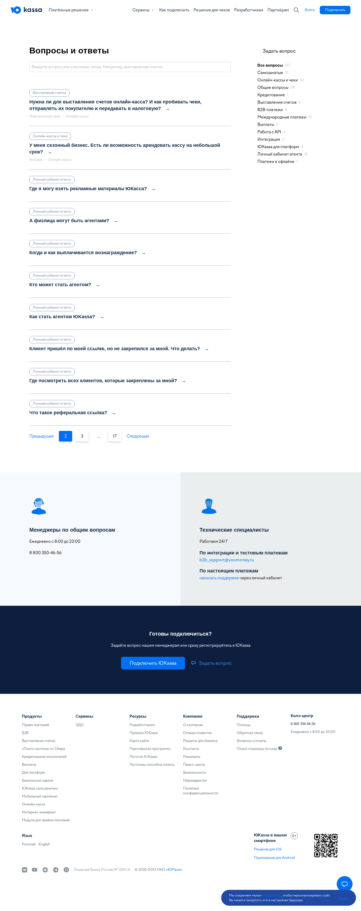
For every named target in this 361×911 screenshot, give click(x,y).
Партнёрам (278, 10)
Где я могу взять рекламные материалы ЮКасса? (88, 188)
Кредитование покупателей (44, 757)
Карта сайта (139, 741)
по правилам (271, 895)
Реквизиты (191, 757)
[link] (309, 10)
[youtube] (34, 870)
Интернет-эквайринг (39, 812)
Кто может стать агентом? (60, 284)
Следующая (138, 436)
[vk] (24, 870)
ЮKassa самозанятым (40, 788)
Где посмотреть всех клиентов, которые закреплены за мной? (103, 380)
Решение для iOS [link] (267, 849)
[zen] (45, 870)
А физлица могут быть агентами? (69, 220)
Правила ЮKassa (143, 733)
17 (115, 436)
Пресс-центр (194, 765)
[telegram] (56, 870)
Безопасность (194, 773)
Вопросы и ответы (251, 741)
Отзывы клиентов (197, 733)
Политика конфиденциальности (200, 790)
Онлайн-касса (33, 804)
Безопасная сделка (37, 780)
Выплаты (29, 765)
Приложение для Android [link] (274, 858)
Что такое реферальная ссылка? (68, 412)
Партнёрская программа (149, 749)
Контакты (191, 749)
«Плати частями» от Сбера (43, 749)
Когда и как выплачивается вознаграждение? (83, 252)
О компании (193, 725)
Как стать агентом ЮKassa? (62, 316)
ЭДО (80, 725)
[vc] (66, 870)
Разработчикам (248, 10)
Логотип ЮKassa (143, 757)
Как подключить (174, 10)
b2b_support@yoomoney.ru (227, 559)
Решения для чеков (211, 10)
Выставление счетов (38, 741)
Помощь (244, 725)
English (44, 844)
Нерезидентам (195, 780)
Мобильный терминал (39, 796)
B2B (25, 733)
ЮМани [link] (174, 870)
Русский (28, 844)
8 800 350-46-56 (303, 724)
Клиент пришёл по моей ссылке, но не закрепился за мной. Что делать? (114, 348)
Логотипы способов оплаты (152, 765)
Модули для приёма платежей (46, 820)
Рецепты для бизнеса (200, 741)
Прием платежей (35, 725)
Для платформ (33, 773)
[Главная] (26, 10)
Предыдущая (41, 436)
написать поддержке (219, 578)
